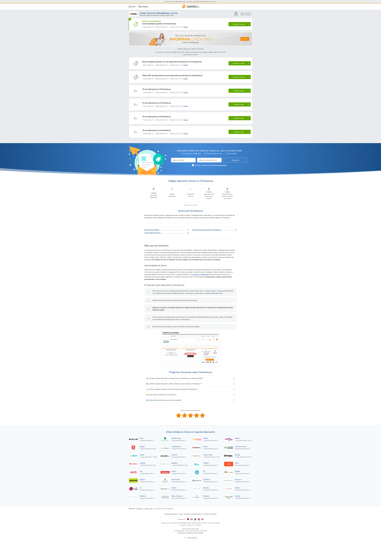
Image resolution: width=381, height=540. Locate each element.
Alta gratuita (235, 160)
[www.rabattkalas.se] (195, 519)
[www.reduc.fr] (192, 519)
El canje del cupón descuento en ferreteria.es (206, 230)
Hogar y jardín (149, 508)
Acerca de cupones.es (171, 514)
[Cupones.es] (190, 6)
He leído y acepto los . (211, 165)
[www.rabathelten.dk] (199, 519)
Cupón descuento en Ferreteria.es (164, 508)
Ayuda (181, 514)
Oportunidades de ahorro (152, 233)
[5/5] (202, 415)
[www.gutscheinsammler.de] (188, 519)
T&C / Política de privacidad (217, 165)
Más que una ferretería (151, 230)
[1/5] (179, 415)
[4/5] (196, 415)
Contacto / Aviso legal (210, 514)
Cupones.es (139, 508)
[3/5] (190, 415)
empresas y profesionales (200, 274)
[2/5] (185, 415)
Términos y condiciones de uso (193, 514)
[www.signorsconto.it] (202, 519)
